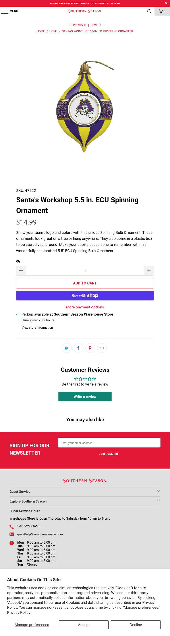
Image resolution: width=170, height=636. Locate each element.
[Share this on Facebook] (78, 348)
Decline (136, 624)
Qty (18, 261)
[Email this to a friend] (102, 348)
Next (94, 25)
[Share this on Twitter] (67, 348)
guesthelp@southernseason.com (40, 534)
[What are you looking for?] (149, 11)
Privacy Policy (18, 612)
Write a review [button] (85, 397)
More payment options (85, 307)
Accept (84, 624)
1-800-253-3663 (28, 526)
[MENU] (2, 11)
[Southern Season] (85, 11)
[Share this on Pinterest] (90, 348)
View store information (37, 328)
